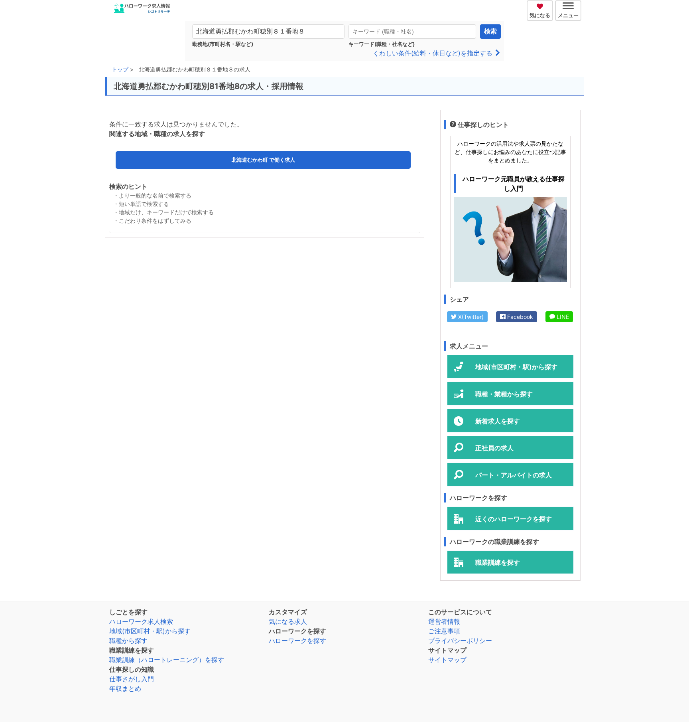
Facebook (519, 316)
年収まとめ (125, 688)
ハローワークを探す (297, 641)
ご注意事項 (444, 631)
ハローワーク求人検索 (141, 621)
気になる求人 (288, 621)
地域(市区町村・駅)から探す (150, 631)
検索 (490, 31)
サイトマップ (447, 660)
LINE (562, 316)
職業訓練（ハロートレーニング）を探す (166, 660)
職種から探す (128, 641)
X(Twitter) (470, 316)
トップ (120, 69)
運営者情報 (444, 621)
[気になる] (541, 5)
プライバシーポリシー (460, 641)
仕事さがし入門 (131, 679)
